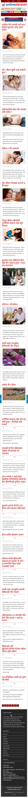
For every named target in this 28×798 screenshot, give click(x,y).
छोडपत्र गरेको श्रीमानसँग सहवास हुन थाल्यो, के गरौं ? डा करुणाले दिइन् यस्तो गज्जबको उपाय (13, 562)
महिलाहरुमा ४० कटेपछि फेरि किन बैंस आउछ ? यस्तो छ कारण (14, 617)
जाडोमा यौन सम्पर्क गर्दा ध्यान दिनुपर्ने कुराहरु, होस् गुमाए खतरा (13, 27)
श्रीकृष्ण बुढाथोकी (6, 748)
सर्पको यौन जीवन (9, 385)
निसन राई (5, 737)
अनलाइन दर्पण (5, 686)
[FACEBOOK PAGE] (27, 399)
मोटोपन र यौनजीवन (10, 304)
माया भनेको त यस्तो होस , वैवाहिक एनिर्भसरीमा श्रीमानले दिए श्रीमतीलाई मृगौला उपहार (14, 479)
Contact (13, 1)
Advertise (19, 1)
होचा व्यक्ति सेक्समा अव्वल (13, 535)
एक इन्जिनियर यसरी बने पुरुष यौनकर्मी (14, 678)
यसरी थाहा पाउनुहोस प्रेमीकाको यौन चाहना (10, 344)
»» (17, 705)
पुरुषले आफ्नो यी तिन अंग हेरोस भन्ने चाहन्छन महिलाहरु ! (13, 508)
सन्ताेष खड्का (5, 744)
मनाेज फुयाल (5, 741)
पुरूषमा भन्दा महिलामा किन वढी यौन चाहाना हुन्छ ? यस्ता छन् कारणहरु (13, 262)
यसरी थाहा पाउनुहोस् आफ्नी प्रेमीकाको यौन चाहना (13, 591)
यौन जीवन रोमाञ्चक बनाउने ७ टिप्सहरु (13, 184)
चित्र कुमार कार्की (6, 746)
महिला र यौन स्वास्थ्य (10, 148)
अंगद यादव (5, 751)
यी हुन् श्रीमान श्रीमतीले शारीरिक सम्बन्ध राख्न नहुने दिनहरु (12, 223)
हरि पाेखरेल (5, 739)
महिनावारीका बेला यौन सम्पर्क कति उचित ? (14, 111)
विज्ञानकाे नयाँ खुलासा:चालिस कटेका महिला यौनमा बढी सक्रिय (14, 648)
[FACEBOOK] (1, 399)
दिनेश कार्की (5, 734)
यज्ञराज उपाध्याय (6, 755)
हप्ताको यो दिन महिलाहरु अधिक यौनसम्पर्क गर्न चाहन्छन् (12, 450)
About (8, 1)
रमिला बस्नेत (5, 753)
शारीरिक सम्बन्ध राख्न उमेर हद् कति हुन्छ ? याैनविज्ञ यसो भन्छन (14, 421)
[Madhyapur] (14, 20)
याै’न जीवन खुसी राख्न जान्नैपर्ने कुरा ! (13, 71)
